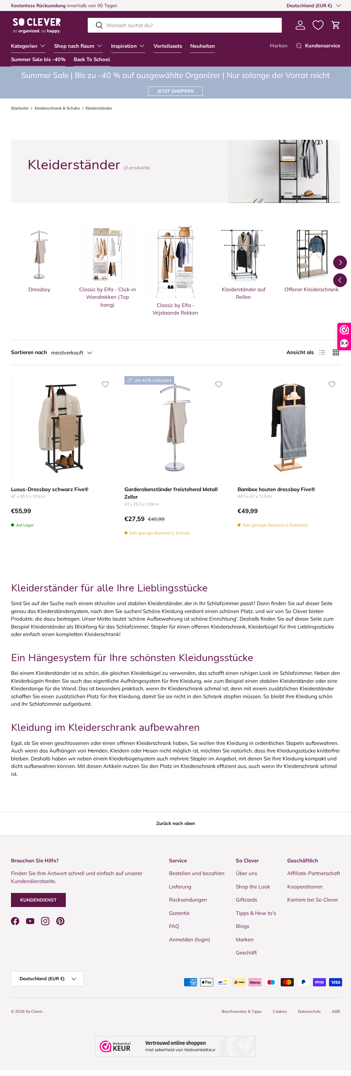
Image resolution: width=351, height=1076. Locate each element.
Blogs (242, 926)
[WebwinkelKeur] (175, 1046)
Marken (279, 45)
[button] (335, 25)
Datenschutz (309, 1011)
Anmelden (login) (189, 939)
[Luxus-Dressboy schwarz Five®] (62, 427)
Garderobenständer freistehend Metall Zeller (171, 493)
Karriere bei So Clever (312, 899)
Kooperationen (305, 886)
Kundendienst (38, 900)
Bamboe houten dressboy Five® (276, 489)
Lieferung (180, 886)
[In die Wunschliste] (105, 384)
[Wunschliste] (318, 25)
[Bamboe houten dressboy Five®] (289, 427)
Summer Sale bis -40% (38, 59)
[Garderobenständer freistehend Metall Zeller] (175, 427)
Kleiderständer (99, 108)
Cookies (280, 1011)
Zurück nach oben (175, 823)
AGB (336, 1011)
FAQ (174, 926)
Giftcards (246, 899)
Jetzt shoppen (175, 91)
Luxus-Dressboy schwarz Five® (49, 489)
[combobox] (185, 25)
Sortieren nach (29, 352)
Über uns (246, 873)
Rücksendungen (188, 899)
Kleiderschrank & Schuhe (57, 108)
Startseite (19, 108)
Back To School (92, 59)
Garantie (179, 913)
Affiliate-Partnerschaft (313, 873)
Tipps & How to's (256, 913)
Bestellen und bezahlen (197, 873)
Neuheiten (202, 46)
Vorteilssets (168, 46)
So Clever (35, 1011)
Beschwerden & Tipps (242, 1011)
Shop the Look (253, 886)
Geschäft (246, 952)
